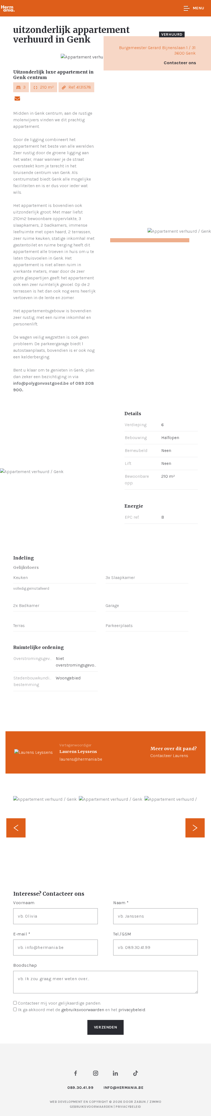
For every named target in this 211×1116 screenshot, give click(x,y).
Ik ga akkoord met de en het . (82, 1009)
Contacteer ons (180, 62)
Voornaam (24, 902)
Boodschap (25, 965)
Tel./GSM (122, 934)
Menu (198, 8)
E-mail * (21, 934)
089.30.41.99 (80, 1087)
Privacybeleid (128, 1107)
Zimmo (155, 1102)
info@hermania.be (124, 1087)
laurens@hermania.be (80, 759)
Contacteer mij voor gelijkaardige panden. (59, 1003)
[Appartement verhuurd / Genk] (92, 56)
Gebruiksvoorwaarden (92, 1107)
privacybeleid (131, 1009)
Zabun (140, 1102)
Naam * (121, 902)
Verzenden (105, 1027)
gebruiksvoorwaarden (82, 1009)
